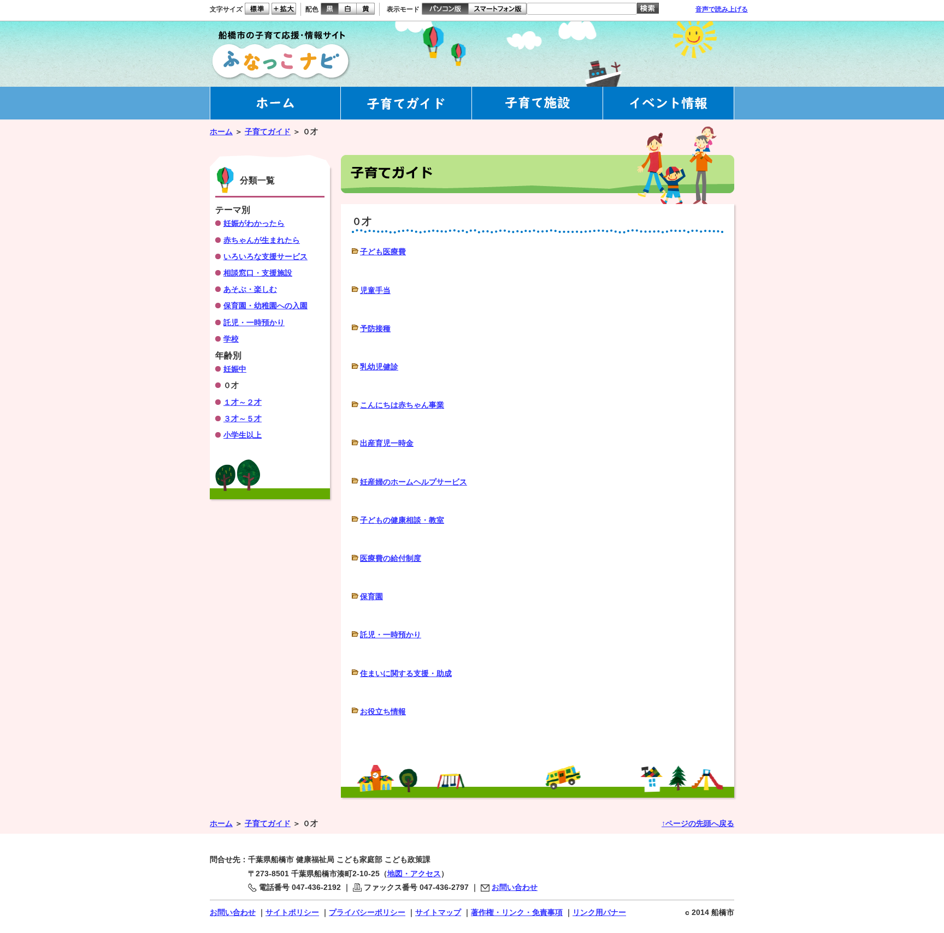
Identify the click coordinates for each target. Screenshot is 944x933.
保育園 (371, 596)
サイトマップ (438, 912)
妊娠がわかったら (254, 223)
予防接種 (375, 328)
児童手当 (375, 290)
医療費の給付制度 (390, 558)
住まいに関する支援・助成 (406, 673)
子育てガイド (268, 131)
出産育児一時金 (387, 443)
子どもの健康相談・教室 (402, 520)
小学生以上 (242, 434)
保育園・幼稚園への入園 (265, 305)
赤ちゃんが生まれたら (261, 240)
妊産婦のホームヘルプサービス (413, 481)
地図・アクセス (414, 873)
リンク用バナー (599, 912)
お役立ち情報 (383, 711)
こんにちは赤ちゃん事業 (402, 404)
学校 (231, 338)
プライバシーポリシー (367, 912)
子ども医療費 (383, 251)
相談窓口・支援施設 (257, 272)
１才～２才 (242, 402)
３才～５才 (242, 418)
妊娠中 (234, 368)
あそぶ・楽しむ (250, 289)
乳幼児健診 (379, 366)
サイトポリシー (292, 912)
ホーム (221, 131)
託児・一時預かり (390, 634)
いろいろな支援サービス (265, 256)
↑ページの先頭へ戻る (698, 823)
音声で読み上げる (721, 9)
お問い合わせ (515, 887)
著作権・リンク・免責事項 (517, 912)
